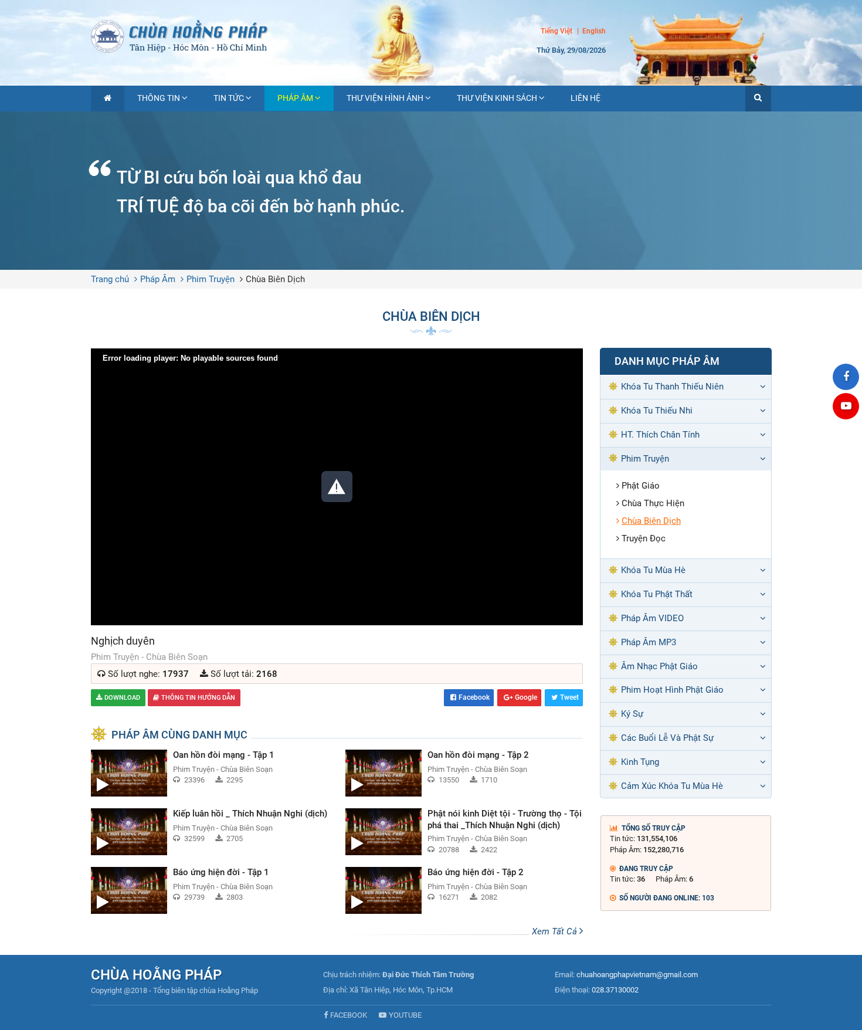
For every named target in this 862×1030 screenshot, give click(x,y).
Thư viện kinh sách (497, 98)
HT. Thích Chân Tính (660, 434)
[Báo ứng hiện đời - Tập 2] (464, 890)
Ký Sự (632, 714)
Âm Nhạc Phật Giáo (659, 666)
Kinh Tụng (640, 762)
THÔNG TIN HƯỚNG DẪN (198, 698)
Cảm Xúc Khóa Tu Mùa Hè (672, 786)
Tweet (569, 697)
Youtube (405, 1015)
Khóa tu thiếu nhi (657, 410)
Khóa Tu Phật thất (657, 594)
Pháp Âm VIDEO (652, 618)
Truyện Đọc (644, 538)
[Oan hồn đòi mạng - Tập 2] (464, 773)
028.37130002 (615, 989)
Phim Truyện (210, 279)
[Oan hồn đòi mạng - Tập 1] (209, 773)
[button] (758, 98)
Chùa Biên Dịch (275, 279)
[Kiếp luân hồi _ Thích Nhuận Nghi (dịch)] (209, 831)
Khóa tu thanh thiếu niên (672, 386)
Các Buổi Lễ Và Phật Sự (667, 738)
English (594, 32)
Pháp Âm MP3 (648, 642)
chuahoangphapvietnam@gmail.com (637, 974)
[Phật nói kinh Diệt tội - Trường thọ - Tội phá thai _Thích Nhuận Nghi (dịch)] (464, 831)
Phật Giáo (641, 485)
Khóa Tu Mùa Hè (653, 570)
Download (122, 698)
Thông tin (158, 98)
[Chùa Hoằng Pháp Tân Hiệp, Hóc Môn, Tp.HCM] (431, 35)
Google (526, 697)
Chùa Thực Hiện (653, 503)
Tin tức (228, 98)
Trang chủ (110, 279)
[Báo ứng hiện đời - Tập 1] (209, 890)
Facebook (474, 697)
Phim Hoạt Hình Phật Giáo (672, 690)
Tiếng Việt (556, 31)
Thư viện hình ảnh (385, 98)
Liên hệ (585, 98)
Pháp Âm (295, 98)
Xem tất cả (555, 931)
